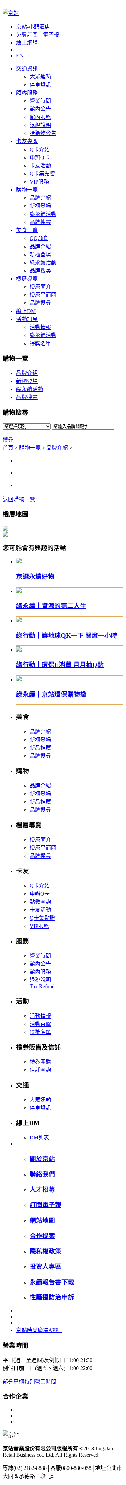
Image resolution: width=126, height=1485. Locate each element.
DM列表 (39, 1137)
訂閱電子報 (45, 1204)
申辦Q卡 (40, 157)
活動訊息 (27, 319)
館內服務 (40, 117)
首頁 (8, 448)
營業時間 (40, 101)
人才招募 (42, 1189)
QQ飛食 (39, 238)
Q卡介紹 (40, 149)
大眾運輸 (40, 76)
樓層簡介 (40, 287)
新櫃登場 (40, 206)
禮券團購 (40, 1062)
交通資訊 (27, 68)
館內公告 (40, 109)
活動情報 (40, 327)
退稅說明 (40, 125)
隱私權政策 (45, 1251)
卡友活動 (40, 165)
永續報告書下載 (52, 1282)
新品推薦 (40, 748)
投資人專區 (45, 1266)
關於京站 (42, 1158)
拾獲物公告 (43, 133)
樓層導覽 (27, 279)
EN (20, 55)
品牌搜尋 (40, 222)
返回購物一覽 (19, 499)
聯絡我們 (42, 1174)
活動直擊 (40, 1024)
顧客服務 (27, 93)
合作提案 (42, 1235)
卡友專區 (27, 141)
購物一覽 (27, 190)
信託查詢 (40, 1070)
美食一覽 (27, 230)
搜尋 (8, 440)
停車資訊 (40, 85)
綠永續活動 (43, 214)
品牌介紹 (40, 198)
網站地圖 (42, 1220)
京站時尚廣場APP (39, 1330)
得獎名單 (40, 343)
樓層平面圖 (43, 295)
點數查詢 (40, 902)
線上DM (26, 311)
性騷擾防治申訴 (52, 1297)
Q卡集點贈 (42, 173)
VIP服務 (39, 182)
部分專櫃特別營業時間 (29, 1382)
